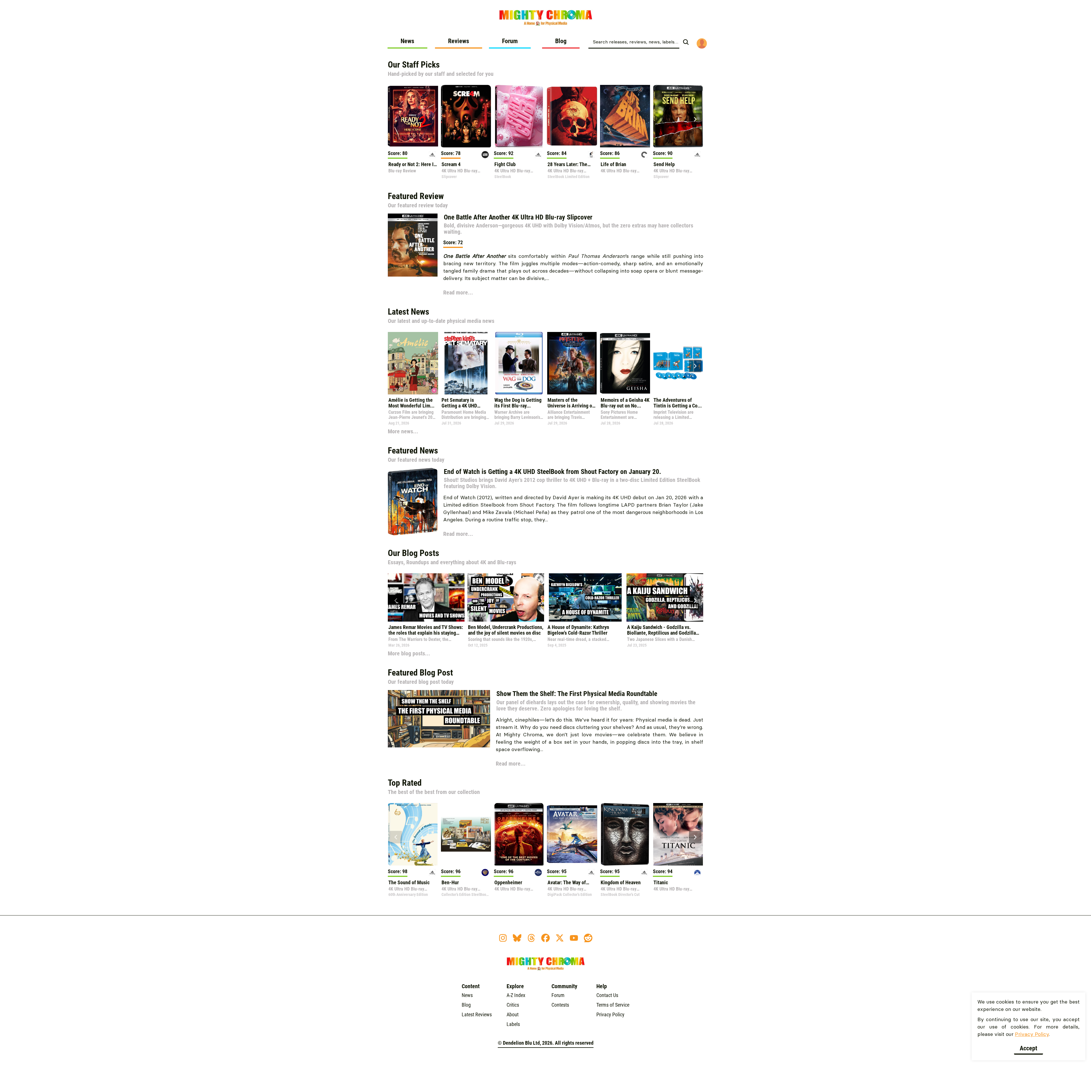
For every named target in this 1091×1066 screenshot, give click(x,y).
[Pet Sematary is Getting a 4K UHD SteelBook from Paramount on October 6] (466, 363)
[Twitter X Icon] (559, 938)
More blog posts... (409, 653)
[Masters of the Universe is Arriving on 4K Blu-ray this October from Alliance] (572, 363)
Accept (1028, 1048)
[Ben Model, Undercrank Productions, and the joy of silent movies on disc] (505, 597)
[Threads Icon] (531, 938)
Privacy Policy (1032, 1034)
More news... (403, 431)
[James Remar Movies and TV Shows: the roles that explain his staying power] (426, 597)
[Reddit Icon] (588, 938)
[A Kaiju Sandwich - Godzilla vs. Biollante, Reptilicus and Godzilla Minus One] (664, 597)
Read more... (458, 292)
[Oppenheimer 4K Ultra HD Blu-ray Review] (519, 834)
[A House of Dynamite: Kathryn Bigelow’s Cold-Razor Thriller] (585, 597)
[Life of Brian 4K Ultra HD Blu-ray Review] (625, 116)
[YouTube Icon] (574, 938)
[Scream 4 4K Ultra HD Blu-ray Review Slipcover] (466, 116)
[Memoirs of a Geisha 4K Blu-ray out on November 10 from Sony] (625, 363)
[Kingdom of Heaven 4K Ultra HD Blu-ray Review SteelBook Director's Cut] (625, 834)
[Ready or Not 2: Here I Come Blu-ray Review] (413, 116)
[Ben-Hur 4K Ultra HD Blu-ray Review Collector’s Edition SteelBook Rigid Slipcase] (466, 834)
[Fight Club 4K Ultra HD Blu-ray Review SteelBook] (519, 116)
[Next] (695, 119)
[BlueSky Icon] (517, 938)
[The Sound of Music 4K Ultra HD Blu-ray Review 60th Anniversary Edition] (413, 834)
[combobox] (633, 41)
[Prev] (396, 119)
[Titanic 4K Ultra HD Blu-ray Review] (678, 834)
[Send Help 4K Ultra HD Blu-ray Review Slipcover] (678, 116)
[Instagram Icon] (503, 938)
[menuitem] (407, 43)
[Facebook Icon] (545, 938)
